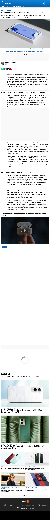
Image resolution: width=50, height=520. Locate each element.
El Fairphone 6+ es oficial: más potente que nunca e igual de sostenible (12, 491)
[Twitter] (6, 64)
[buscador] (45, 3)
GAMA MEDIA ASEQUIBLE (30, 466)
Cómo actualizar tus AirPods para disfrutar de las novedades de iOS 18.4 (24, 214)
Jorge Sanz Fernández (10, 62)
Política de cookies (21, 514)
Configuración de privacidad (40, 514)
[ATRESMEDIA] (25, 501)
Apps (35, 6)
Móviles (9, 6)
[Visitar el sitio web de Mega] (28, 505)
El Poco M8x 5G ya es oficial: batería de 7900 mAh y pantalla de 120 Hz (24, 447)
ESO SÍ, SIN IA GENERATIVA (31, 487)
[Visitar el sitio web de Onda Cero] (39, 505)
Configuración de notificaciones (22, 516)
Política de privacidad (13, 514)
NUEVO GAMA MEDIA (6, 466)
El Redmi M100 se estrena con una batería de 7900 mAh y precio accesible (35, 469)
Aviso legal (6, 514)
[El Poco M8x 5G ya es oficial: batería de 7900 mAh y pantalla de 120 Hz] (25, 429)
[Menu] (48, 4)
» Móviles (9, 341)
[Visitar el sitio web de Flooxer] (32, 508)
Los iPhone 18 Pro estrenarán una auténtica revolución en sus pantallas (23, 51)
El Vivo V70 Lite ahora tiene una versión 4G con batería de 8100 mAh (22, 411)
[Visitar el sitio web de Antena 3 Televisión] (5, 505)
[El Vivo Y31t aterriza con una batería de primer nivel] (13, 459)
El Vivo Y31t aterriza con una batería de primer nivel (12, 468)
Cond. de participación (30, 514)
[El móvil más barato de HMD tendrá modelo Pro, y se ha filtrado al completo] (37, 480)
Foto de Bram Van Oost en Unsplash (42, 48)
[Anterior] (10, 1)
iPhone (4, 247)
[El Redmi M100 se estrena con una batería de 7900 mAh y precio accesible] (37, 459)
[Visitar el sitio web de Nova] (22, 505)
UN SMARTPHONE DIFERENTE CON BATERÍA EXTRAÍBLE (11, 488)
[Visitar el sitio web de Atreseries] (33, 505)
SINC (31, 6)
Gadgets (4, 6)
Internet (40, 6)
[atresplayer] (43, 3)
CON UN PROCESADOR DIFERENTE (8, 408)
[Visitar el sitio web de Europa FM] (44, 505)
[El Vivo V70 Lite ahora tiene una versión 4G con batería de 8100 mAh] (25, 393)
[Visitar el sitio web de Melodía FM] (18, 508)
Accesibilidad (31, 516)
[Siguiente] (48, 1)
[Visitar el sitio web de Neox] (16, 505)
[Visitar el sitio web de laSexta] (11, 505)
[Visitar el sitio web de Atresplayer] (25, 508)
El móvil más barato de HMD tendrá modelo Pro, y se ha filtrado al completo (36, 490)
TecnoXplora (3, 341)
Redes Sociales (17, 6)
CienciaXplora (25, 6)
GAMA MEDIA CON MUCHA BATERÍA (9, 444)
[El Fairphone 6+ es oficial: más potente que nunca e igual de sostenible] (13, 480)
